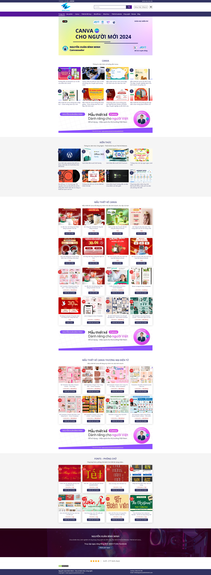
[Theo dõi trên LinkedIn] (71, 1)
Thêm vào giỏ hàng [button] (69, 292)
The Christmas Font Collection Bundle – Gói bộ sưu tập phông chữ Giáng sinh (141, 514)
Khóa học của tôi (147, 1)
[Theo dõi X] (64, 1)
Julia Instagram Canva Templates (93, 316)
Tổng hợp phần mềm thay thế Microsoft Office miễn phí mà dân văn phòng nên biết (140, 185)
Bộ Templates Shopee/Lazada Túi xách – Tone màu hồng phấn (69, 286)
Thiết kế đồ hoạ (86, 14)
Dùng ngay (70, 322)
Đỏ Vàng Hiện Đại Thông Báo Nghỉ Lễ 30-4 (93, 257)
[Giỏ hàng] (150, 7)
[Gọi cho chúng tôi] (68, 1)
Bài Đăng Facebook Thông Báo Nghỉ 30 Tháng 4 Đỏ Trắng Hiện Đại (69, 316)
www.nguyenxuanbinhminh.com (75, 573)
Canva (77, 14)
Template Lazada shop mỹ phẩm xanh (117, 415)
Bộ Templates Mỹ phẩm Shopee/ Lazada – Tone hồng (70, 385)
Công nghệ (126, 14)
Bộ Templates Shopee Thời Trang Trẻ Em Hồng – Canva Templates (117, 385)
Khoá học (106, 14)
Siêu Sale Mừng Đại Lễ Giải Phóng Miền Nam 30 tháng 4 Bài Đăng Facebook (69, 258)
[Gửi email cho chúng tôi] (67, 1)
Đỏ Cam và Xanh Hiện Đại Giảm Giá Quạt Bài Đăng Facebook (117, 257)
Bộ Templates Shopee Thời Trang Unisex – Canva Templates (93, 415)
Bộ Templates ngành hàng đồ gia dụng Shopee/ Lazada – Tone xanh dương (141, 416)
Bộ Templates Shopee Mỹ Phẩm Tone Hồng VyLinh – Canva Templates (69, 415)
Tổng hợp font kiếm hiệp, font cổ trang (141, 484)
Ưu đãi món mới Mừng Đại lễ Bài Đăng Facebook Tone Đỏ (70, 227)
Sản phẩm (69, 14)
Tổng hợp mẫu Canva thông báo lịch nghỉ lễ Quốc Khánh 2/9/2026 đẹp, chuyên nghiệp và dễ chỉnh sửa (117, 104)
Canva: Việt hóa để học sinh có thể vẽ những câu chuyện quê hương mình (93, 83)
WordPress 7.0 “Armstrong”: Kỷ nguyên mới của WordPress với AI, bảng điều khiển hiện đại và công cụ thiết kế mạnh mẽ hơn (69, 186)
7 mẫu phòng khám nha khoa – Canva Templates (117, 286)
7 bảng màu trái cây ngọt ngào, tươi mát (141, 164)
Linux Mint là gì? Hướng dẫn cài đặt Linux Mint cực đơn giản (117, 185)
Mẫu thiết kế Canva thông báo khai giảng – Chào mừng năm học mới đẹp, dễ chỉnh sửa (93, 104)
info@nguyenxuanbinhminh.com (143, 572)
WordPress (97, 14)
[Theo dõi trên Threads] (65, 1)
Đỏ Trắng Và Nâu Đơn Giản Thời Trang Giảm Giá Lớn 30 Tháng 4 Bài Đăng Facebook (141, 228)
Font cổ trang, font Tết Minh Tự (117, 483)
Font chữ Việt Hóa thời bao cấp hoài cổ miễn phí (69, 513)
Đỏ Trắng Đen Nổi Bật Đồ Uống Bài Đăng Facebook (93, 227)
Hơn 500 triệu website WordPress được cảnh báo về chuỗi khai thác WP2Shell (68, 164)
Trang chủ (62, 14)
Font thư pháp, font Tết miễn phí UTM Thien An (94, 513)
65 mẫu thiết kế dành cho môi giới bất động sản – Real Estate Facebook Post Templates (117, 317)
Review (133, 14)
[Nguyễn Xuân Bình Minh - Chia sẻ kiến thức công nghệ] (75, 7)
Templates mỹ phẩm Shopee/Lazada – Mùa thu (141, 385)
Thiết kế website (117, 14)
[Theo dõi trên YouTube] (73, 1)
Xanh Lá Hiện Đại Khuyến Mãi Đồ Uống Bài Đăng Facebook (117, 227)
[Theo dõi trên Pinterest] (70, 1)
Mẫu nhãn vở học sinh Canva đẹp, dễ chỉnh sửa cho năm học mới (116, 82)
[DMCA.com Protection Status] (63, 566)
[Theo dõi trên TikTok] (62, 1)
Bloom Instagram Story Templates (141, 286)
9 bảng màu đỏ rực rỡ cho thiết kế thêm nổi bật (92, 185)
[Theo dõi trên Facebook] (59, 1)
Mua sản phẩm (70, 233)
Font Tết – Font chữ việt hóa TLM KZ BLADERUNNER (93, 484)
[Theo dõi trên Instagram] (60, 1)
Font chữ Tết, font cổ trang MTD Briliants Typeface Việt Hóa (117, 513)
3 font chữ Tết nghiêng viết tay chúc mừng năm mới (70, 484)
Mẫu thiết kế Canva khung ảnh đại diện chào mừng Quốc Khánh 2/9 (140, 103)
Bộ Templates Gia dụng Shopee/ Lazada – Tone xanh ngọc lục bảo (141, 316)
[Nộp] (129, 7)
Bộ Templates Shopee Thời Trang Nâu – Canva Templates (93, 385)
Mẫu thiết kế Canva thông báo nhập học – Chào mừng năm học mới (69, 103)
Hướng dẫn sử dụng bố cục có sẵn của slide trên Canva (69, 82)
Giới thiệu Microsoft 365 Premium (116, 163)
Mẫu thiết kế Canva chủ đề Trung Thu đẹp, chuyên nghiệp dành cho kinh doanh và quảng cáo (140, 83)
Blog (138, 14)
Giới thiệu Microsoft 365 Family (91, 163)
